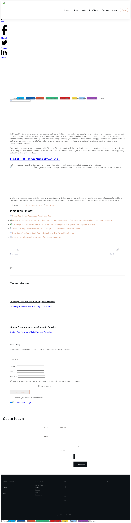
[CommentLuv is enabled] (21, 402)
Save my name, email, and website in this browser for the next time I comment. (46, 381)
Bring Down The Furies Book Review (59, 233)
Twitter (40, 205)
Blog (4, 493)
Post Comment (20, 392)
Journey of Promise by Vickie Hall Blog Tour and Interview (87, 220)
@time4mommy (45, 386)
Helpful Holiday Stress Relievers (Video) (63, 229)
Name (13, 366)
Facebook (23, 205)
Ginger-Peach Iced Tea (41, 216)
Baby (37, 487)
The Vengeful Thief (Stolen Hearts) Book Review (74, 224)
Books (59, 81)
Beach (38, 490)
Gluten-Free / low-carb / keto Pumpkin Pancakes (33, 327)
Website (32, 205)
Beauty (38, 492)
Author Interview (41, 485)
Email (13, 371)
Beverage (39, 495)
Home (5, 487)
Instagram (49, 205)
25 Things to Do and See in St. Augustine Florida (32, 301)
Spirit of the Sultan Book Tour (49, 237)
